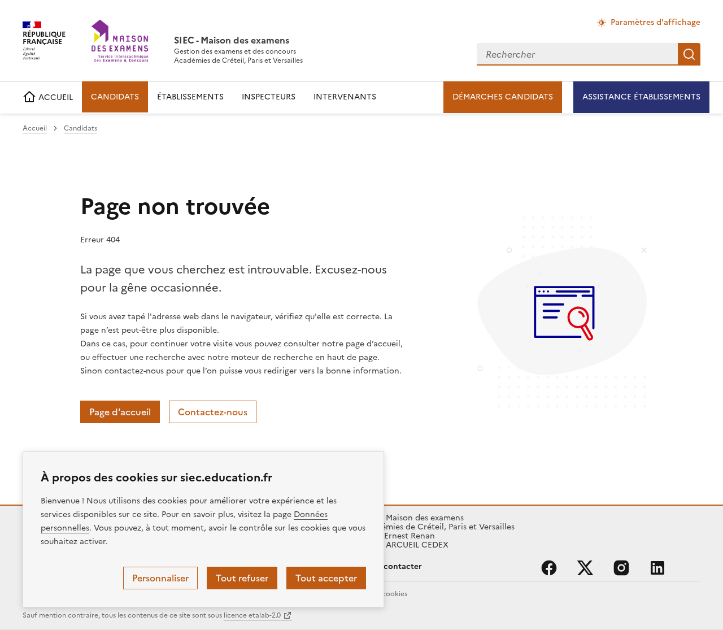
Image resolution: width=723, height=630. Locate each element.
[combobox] (577, 54)
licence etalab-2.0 (252, 615)
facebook (549, 567)
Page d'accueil (120, 412)
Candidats (80, 128)
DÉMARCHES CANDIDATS (502, 97)
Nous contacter (392, 566)
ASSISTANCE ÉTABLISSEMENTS (641, 97)
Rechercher (689, 54)
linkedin (657, 567)
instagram (621, 567)
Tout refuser (242, 578)
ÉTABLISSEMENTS (190, 97)
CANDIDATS (115, 97)
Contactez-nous (212, 412)
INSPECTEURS (268, 97)
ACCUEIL (54, 97)
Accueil (35, 128)
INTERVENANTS (344, 97)
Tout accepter (326, 578)
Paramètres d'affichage (655, 22)
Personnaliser (160, 578)
